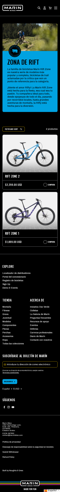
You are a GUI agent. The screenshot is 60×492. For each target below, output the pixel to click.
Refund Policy (8, 457)
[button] (50, 8)
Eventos (34, 325)
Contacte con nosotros (41, 340)
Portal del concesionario (14, 277)
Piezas (5, 329)
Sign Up (6, 284)
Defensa (34, 329)
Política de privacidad (11, 442)
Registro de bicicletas (12, 280)
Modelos (6, 321)
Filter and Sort (11, 129)
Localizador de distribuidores (16, 273)
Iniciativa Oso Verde (39, 307)
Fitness (6, 310)
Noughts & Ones (16, 470)
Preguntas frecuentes (40, 318)
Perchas (6, 332)
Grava (5, 314)
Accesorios (7, 336)
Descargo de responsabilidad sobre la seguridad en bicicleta (28, 447)
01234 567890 (8, 433)
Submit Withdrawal (10, 452)
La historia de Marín (40, 314)
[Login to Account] (44, 8)
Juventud (6, 318)
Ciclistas (34, 310)
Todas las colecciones (13, 344)
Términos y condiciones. (10, 372)
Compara (50, 185)
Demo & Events (10, 288)
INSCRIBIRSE (8, 381)
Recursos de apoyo (39, 321)
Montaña (6, 307)
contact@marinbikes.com (12, 435)
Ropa (5, 340)
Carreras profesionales (41, 332)
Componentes (9, 325)
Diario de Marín (37, 336)
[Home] (12, 8)
